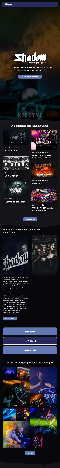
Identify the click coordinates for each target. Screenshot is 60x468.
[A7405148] (36, 441)
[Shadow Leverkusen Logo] (8, 4)
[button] (55, 4)
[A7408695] (43, 380)
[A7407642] (23, 414)
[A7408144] (16, 393)
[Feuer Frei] (44, 170)
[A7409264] (23, 373)
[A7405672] (16, 434)
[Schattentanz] (16, 137)
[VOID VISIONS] (16, 163)
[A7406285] (43, 421)
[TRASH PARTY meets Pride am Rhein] (44, 195)
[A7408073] (36, 400)
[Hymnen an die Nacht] (16, 188)
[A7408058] (50, 400)
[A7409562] (9, 373)
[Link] (16, 149)
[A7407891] (9, 414)
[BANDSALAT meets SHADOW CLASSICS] (44, 140)
